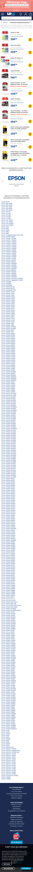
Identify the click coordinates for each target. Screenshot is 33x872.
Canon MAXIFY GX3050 (8, 243)
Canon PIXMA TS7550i (8, 697)
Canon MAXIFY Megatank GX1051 (12, 278)
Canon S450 (5, 732)
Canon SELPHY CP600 (8, 759)
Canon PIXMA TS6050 (8, 667)
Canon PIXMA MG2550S (9, 407)
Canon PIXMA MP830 (8, 544)
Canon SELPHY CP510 (8, 757)
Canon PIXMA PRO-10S (8, 604)
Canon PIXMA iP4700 (8, 363)
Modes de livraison (16, 819)
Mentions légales (16, 798)
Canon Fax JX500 (7, 222)
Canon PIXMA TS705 (7, 684)
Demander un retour (16, 826)
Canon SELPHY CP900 (8, 774)
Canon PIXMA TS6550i (8, 682)
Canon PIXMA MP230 (8, 492)
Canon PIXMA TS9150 (8, 720)
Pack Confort (20, 824)
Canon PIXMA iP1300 (8, 333)
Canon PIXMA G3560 (8, 313)
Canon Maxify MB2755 (8, 270)
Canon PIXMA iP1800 (8, 338)
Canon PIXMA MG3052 (8, 417)
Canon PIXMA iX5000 (8, 387)
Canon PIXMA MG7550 (8, 465)
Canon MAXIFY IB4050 (8, 260)
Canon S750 (5, 745)
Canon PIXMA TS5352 (8, 665)
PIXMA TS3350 (6, 777)
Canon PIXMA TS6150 (8, 669)
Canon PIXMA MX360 (8, 560)
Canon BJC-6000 (6, 205)
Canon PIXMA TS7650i (8, 699)
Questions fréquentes (16, 817)
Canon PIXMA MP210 (8, 488)
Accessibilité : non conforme (16, 811)
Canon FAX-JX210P (7, 223)
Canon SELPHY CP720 (8, 762)
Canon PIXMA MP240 (8, 495)
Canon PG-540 (15, 71)
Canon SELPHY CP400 (8, 754)
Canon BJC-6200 (6, 208)
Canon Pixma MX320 (8, 554)
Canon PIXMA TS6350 (8, 675)
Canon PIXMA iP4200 (8, 357)
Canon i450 (5, 227)
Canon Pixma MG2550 (8, 405)
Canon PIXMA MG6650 (8, 455)
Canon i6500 (5, 230)
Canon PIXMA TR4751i (8, 620)
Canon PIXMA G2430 (8, 297)
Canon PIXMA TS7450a (8, 689)
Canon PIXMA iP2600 (8, 343)
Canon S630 (5, 742)
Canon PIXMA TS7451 (8, 692)
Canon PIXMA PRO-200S (9, 607)
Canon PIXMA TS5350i (8, 659)
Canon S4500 (5, 734)
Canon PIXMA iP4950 (8, 368)
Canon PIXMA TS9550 (8, 724)
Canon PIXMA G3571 (7, 317)
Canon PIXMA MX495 (8, 574)
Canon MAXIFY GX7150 (8, 258)
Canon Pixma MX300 (8, 550)
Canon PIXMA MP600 (8, 527)
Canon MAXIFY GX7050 (8, 257)
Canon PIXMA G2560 (8, 302)
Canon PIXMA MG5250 (8, 433)
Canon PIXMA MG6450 (8, 453)
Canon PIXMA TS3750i (8, 647)
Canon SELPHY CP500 (8, 755)
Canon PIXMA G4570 (8, 322)
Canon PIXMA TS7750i (8, 700)
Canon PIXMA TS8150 (8, 705)
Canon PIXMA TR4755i (8, 622)
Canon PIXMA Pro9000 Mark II (11, 610)
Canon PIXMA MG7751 (8, 468)
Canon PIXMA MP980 (8, 547)
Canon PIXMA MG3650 (8, 427)
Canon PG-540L (15, 99)
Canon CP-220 (6, 215)
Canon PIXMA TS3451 (8, 642)
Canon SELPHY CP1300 (8, 749)
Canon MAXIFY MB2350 (9, 267)
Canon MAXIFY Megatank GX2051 (12, 280)
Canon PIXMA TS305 (7, 634)
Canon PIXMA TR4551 (8, 615)
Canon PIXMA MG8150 (8, 473)
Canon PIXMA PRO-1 (7, 597)
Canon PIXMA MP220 (8, 490)
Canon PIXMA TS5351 (8, 660)
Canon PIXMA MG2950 (8, 412)
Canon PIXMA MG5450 (8, 437)
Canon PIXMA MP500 (8, 515)
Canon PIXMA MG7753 (8, 472)
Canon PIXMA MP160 (8, 482)
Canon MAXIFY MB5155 (8, 273)
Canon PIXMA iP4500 (8, 360)
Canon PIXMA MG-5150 (8, 395)
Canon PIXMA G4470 (8, 320)
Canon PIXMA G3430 (8, 305)
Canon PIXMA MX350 (8, 559)
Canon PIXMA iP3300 (8, 350)
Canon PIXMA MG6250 (8, 450)
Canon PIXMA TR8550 (8, 629)
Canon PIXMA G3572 (8, 318)
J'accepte (26, 868)
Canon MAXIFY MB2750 (9, 268)
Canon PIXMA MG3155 (8, 422)
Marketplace (16, 808)
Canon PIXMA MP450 (8, 505)
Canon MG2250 (6, 282)
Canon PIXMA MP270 (8, 502)
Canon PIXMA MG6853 (8, 462)
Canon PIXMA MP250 (8, 497)
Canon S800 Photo (7, 747)
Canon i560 (5, 228)
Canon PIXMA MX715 (8, 582)
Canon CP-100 (5, 212)
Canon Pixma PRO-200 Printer (11, 605)
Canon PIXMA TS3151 (8, 637)
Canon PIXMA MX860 (8, 587)
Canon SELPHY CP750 (8, 767)
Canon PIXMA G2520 (8, 300)
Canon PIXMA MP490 (8, 510)
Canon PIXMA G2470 (8, 298)
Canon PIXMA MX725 (8, 584)
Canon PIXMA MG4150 (8, 430)
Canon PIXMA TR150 (7, 612)
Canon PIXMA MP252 (8, 498)
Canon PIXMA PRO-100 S (9, 602)
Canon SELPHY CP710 (8, 760)
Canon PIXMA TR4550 (8, 614)
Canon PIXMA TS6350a (8, 677)
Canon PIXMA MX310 (8, 552)
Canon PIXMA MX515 (8, 575)
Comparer (6, 40)
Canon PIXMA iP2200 (8, 340)
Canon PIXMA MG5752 (8, 445)
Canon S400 (5, 730)
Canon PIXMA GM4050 (8, 328)
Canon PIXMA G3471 (7, 308)
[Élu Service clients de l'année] (16, 839)
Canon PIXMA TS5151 (8, 654)
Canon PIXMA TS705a (8, 685)
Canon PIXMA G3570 (8, 315)
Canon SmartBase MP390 (9, 775)
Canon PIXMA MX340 (8, 557)
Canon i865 (5, 233)
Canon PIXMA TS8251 (8, 712)
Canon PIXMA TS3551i (8, 645)
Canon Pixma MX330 (8, 555)
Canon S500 (5, 735)
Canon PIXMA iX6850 (8, 390)
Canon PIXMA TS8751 (8, 719)
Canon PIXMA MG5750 (8, 442)
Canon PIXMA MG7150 (8, 463)
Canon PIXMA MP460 (8, 507)
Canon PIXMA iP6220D (8, 377)
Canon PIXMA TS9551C (8, 727)
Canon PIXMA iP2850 (8, 347)
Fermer (16, 10)
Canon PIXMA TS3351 (8, 639)
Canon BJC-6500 (6, 210)
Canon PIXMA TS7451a (8, 694)
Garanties (12, 824)
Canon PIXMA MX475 (8, 572)
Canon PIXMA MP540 (8, 522)
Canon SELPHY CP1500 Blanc (10, 750)
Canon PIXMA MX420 (8, 567)
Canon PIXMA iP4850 (8, 367)
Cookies (24, 793)
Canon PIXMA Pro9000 (8, 609)
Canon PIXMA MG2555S (9, 410)
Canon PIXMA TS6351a (8, 680)
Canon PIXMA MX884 (8, 590)
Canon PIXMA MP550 (8, 523)
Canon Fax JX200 (7, 220)
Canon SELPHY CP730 (8, 764)
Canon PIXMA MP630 (8, 534)
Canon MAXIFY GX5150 (8, 250)
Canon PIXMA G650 (7, 325)
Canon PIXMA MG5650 (8, 440)
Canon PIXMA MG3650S (9, 428)
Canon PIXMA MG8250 (8, 475)
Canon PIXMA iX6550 (8, 388)
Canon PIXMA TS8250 (8, 710)
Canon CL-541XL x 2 (17, 58)
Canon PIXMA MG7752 (8, 470)
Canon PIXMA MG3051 (8, 415)
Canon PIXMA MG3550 (8, 425)
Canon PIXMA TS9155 (8, 722)
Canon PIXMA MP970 (8, 545)
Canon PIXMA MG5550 (8, 438)
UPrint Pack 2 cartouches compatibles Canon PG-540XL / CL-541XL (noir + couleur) (20, 153)
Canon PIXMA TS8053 (8, 704)
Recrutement (17, 806)
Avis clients (18, 791)
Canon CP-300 (6, 217)
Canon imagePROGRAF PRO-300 (12, 235)
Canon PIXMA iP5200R (8, 372)
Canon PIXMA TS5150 (8, 652)
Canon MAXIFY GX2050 (8, 240)
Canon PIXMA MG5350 (8, 435)
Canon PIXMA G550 (7, 323)
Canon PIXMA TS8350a (8, 714)
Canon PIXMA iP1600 (8, 335)
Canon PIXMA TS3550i (8, 644)
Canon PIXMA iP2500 (8, 342)
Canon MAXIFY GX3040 (8, 242)
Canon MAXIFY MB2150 (8, 265)
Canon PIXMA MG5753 (8, 447)
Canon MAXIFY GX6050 (8, 252)
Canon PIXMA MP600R (8, 529)
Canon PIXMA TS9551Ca (9, 729)
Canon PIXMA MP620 (8, 532)
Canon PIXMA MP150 (8, 480)
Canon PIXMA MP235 (8, 493)
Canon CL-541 (15, 32)
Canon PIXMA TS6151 (8, 670)
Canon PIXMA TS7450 (8, 687)
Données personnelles (13, 793)
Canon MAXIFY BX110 (8, 237)
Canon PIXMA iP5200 (8, 370)
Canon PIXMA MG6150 (8, 448)
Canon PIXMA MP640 (8, 535)
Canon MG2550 (6, 283)
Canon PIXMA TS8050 (8, 702)
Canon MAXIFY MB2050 (9, 263)
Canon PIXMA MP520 (8, 518)
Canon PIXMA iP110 (7, 332)
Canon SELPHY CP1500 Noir (10, 752)
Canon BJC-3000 (6, 203)
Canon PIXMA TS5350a (8, 657)
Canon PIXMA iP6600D (8, 378)
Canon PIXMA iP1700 (8, 337)
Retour (5, 22)
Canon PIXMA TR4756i (8, 624)
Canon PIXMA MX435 (8, 569)
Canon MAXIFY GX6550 (8, 255)
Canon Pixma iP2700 (8, 345)
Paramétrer (8, 868)
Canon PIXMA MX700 (8, 580)
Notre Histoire (16, 789)
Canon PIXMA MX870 (8, 589)
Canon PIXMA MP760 (8, 537)
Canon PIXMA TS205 (7, 630)
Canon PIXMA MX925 (8, 595)
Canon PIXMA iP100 (7, 330)
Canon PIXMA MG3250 (8, 423)
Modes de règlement (16, 821)
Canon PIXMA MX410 (8, 565)
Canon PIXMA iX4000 (8, 385)
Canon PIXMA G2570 (8, 303)
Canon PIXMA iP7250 (8, 382)
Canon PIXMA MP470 (8, 508)
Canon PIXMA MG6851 (8, 458)
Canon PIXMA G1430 (7, 292)
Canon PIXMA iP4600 (8, 362)
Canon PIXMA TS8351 (8, 715)
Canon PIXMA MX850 (8, 585)
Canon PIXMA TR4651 (8, 619)
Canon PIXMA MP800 (8, 539)
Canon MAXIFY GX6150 (8, 253)
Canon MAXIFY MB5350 (9, 275)
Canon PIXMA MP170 (8, 483)
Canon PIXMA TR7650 (8, 627)
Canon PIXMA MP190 (8, 487)
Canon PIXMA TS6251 (8, 674)
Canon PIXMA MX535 (8, 579)
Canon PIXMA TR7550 (8, 625)
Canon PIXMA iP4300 (8, 358)
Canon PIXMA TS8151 (8, 707)
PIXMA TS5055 (6, 779)
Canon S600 (5, 740)
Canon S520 (5, 737)
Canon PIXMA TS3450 (8, 640)
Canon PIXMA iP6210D (8, 375)
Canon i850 (5, 232)
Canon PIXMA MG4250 (8, 432)
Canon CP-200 (6, 213)
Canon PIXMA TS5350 (8, 655)
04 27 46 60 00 (16, 842)
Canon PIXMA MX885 (8, 592)
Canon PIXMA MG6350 (8, 452)
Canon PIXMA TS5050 (8, 650)
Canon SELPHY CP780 (8, 769)
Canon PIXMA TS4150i (8, 649)
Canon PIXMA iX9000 (8, 392)
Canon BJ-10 (5, 202)
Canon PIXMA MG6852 (8, 460)
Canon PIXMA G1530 (7, 295)
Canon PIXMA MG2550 (8, 403)
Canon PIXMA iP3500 (8, 352)
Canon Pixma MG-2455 (8, 393)
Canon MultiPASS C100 (8, 290)
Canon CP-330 (6, 218)
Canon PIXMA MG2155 (8, 398)
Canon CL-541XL (16, 45)
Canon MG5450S (6, 285)
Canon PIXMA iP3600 (8, 353)
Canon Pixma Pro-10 (8, 599)
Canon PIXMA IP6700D (8, 380)
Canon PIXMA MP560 (8, 525)
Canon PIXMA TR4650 (8, 617)
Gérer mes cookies (16, 795)
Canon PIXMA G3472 (8, 310)
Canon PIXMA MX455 (8, 570)
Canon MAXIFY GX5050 (8, 248)
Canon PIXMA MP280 (8, 503)
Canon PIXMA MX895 (8, 594)
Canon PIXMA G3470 (8, 307)
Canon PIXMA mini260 (8, 477)
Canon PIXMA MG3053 (8, 418)
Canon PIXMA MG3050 (8, 413)
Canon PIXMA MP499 (8, 513)
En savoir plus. (19, 859)
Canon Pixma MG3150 (8, 420)
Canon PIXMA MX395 (8, 564)
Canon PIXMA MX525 (8, 577)
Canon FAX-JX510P (7, 225)
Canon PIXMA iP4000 (8, 355)
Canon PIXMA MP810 (8, 542)
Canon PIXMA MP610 (8, 530)
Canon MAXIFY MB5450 (9, 277)
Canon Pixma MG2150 (8, 397)
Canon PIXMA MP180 (8, 485)
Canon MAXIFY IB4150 (8, 262)
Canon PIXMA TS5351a (8, 662)
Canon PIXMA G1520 (7, 293)
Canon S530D (5, 739)
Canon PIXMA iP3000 (8, 348)
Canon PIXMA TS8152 (8, 709)
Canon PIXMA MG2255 (8, 400)
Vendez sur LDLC (16, 804)
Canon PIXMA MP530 (8, 520)
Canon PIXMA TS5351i (8, 664)
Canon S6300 (5, 744)
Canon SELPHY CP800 (8, 772)
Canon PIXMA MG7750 (8, 467)
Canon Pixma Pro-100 (8, 600)
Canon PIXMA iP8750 (8, 383)
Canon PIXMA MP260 (8, 500)
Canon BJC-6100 (6, 207)
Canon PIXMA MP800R (8, 540)
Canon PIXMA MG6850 (8, 457)
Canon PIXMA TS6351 (8, 679)
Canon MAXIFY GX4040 (8, 245)
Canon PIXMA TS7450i (8, 690)
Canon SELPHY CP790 (8, 770)
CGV (12, 791)
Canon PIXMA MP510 (8, 517)
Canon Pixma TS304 (7, 632)
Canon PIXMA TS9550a (8, 725)
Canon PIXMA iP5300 (8, 373)
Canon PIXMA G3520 (8, 312)
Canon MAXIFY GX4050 (8, 247)
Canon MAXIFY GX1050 (8, 238)
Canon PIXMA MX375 (8, 562)
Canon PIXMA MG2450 (8, 402)
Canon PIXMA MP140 (8, 478)
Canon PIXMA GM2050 (8, 327)
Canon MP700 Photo (8, 287)
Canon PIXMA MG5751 (8, 443)
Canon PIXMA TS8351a (8, 717)
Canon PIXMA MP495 (8, 512)
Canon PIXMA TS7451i (8, 695)
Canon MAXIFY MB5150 (8, 272)
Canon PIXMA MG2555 (8, 408)
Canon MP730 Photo (8, 288)
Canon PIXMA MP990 (8, 549)
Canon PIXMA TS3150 (8, 635)
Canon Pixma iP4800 (8, 365)
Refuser (7, 864)
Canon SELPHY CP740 (8, 765)
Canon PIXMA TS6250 (8, 672)
